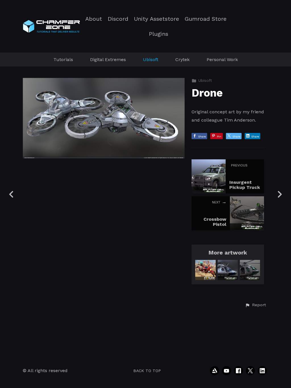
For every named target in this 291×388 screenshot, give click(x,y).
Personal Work (222, 59)
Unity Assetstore (156, 19)
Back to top (147, 370)
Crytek (182, 59)
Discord (118, 19)
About (93, 19)
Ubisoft (150, 59)
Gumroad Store (205, 19)
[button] (255, 305)
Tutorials (63, 59)
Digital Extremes (108, 59)
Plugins (158, 34)
